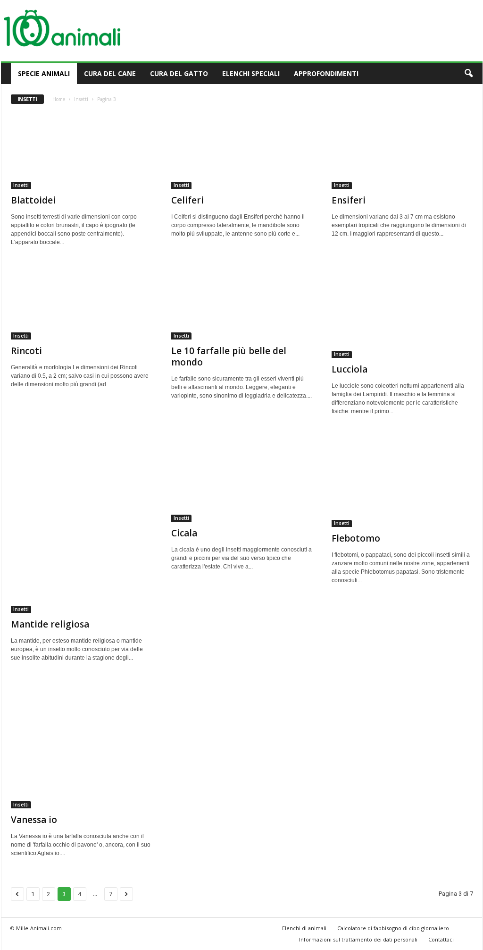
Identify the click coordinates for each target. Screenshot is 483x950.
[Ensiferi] (402, 151)
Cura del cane (110, 73)
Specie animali (44, 73)
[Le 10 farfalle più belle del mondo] (242, 301)
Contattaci (441, 939)
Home (58, 99)
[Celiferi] (242, 151)
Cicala (184, 533)
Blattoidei (33, 200)
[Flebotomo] (402, 479)
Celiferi (187, 200)
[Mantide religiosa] (81, 523)
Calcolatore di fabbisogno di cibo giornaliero (393, 928)
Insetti (81, 99)
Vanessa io (34, 820)
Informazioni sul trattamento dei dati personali (358, 939)
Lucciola (349, 369)
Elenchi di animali (304, 928)
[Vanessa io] (81, 743)
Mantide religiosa (50, 624)
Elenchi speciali (251, 73)
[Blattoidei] (81, 151)
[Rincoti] (81, 301)
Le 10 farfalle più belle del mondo (228, 356)
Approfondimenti (326, 73)
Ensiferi (349, 200)
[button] (468, 73)
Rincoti (26, 351)
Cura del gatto (179, 73)
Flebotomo (356, 538)
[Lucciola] (402, 311)
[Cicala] (242, 477)
